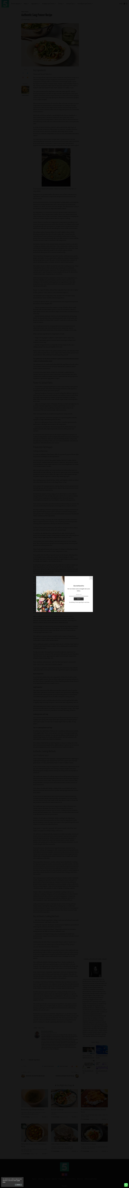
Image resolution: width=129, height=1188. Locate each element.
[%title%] (91, 578)
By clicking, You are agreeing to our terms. (79, 602)
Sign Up (78, 598)
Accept (18, 1184)
